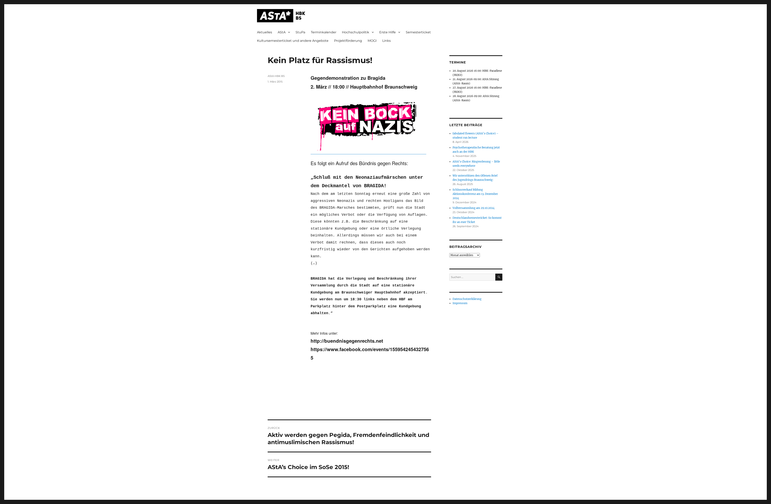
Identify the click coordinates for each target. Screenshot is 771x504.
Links (386, 41)
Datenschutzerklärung (467, 299)
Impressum (460, 303)
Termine (457, 62)
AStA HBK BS (276, 76)
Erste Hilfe (387, 32)
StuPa (300, 32)
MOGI (372, 41)
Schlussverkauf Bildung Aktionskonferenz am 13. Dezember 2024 (475, 194)
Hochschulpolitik (355, 32)
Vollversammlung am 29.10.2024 (474, 208)
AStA (282, 32)
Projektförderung (348, 41)
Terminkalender (323, 32)
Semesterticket (418, 32)
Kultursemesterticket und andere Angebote (292, 41)
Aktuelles (264, 32)
